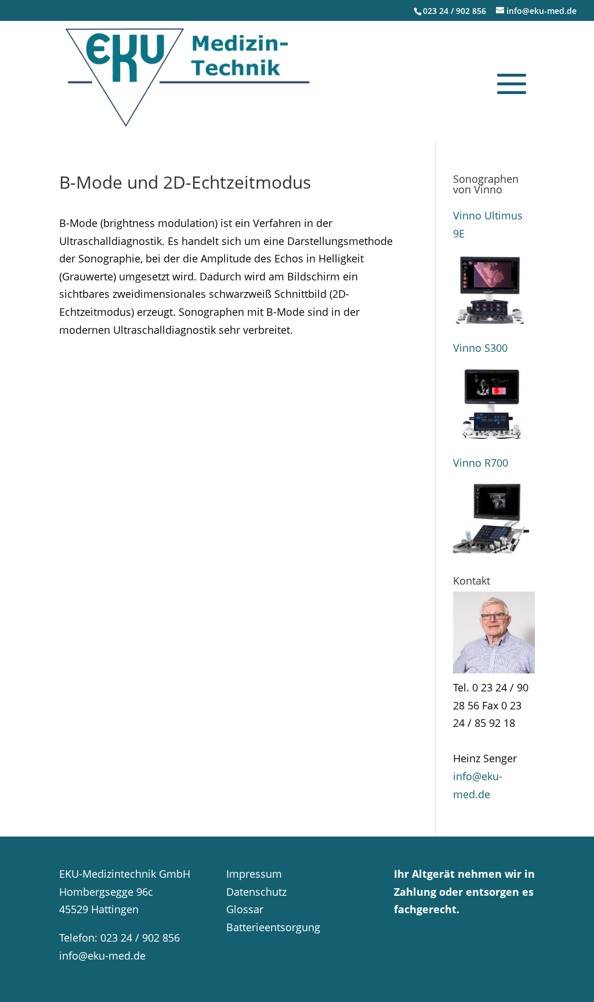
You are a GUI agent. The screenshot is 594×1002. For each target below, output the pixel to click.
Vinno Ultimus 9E (488, 224)
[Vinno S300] (491, 401)
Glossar (244, 909)
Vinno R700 (480, 463)
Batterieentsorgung (273, 927)
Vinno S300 (480, 348)
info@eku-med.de (102, 956)
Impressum (254, 874)
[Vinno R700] (491, 515)
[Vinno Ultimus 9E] (491, 286)
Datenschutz (256, 892)
